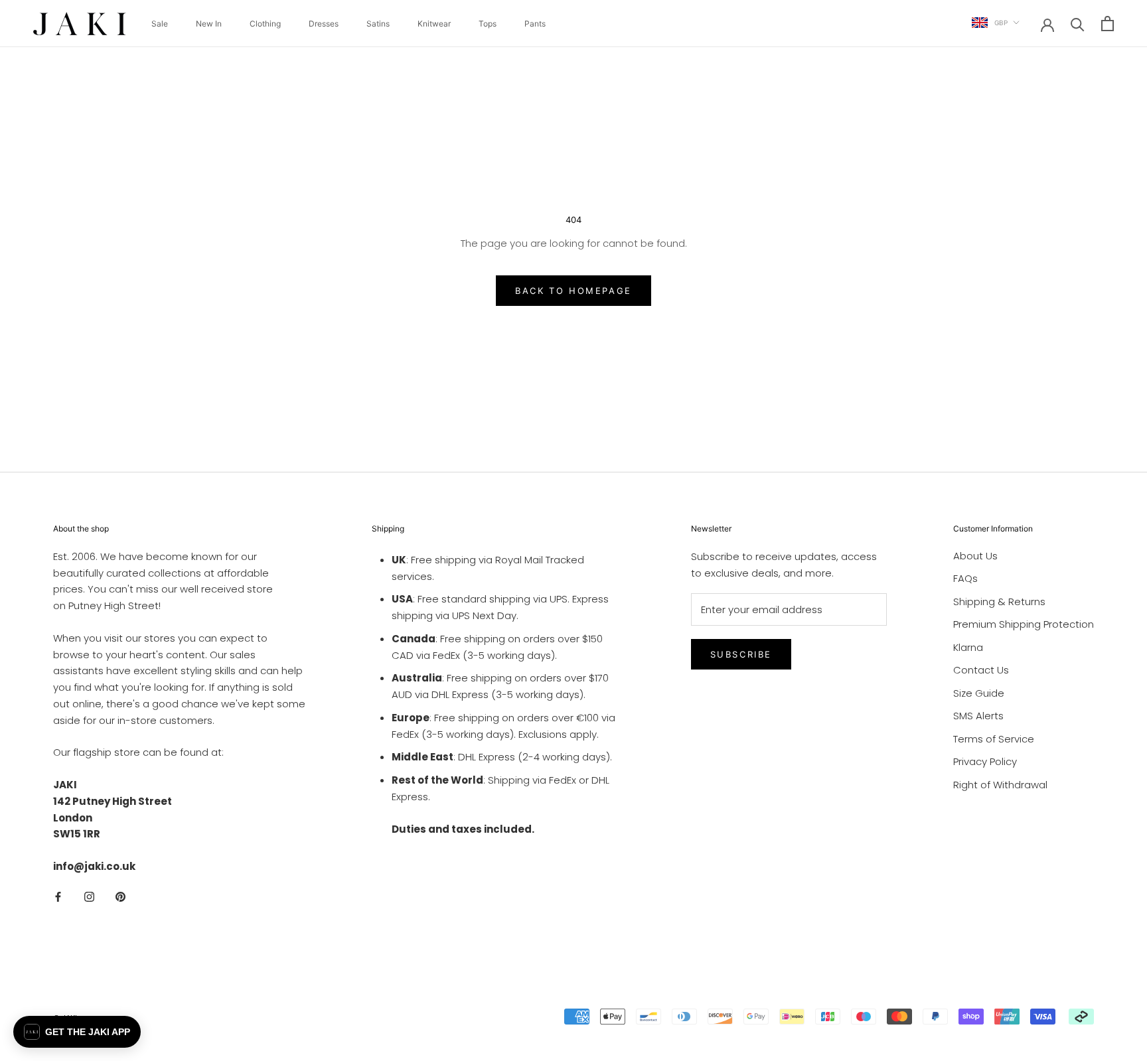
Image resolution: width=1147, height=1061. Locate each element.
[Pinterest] (120, 896)
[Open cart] (1107, 23)
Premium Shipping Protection (1023, 624)
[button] (77, 1032)
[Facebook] (58, 896)
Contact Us (981, 670)
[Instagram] (89, 896)
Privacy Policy (985, 761)
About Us (975, 556)
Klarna (968, 647)
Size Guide (978, 693)
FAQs (965, 578)
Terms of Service (993, 739)
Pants (535, 24)
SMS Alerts (978, 716)
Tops (488, 24)
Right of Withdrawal (1000, 785)
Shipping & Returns (999, 601)
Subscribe (741, 654)
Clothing (265, 24)
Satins (378, 24)
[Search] (1078, 24)
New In (209, 24)
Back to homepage (573, 290)
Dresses (324, 24)
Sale (159, 24)
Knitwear (434, 24)
